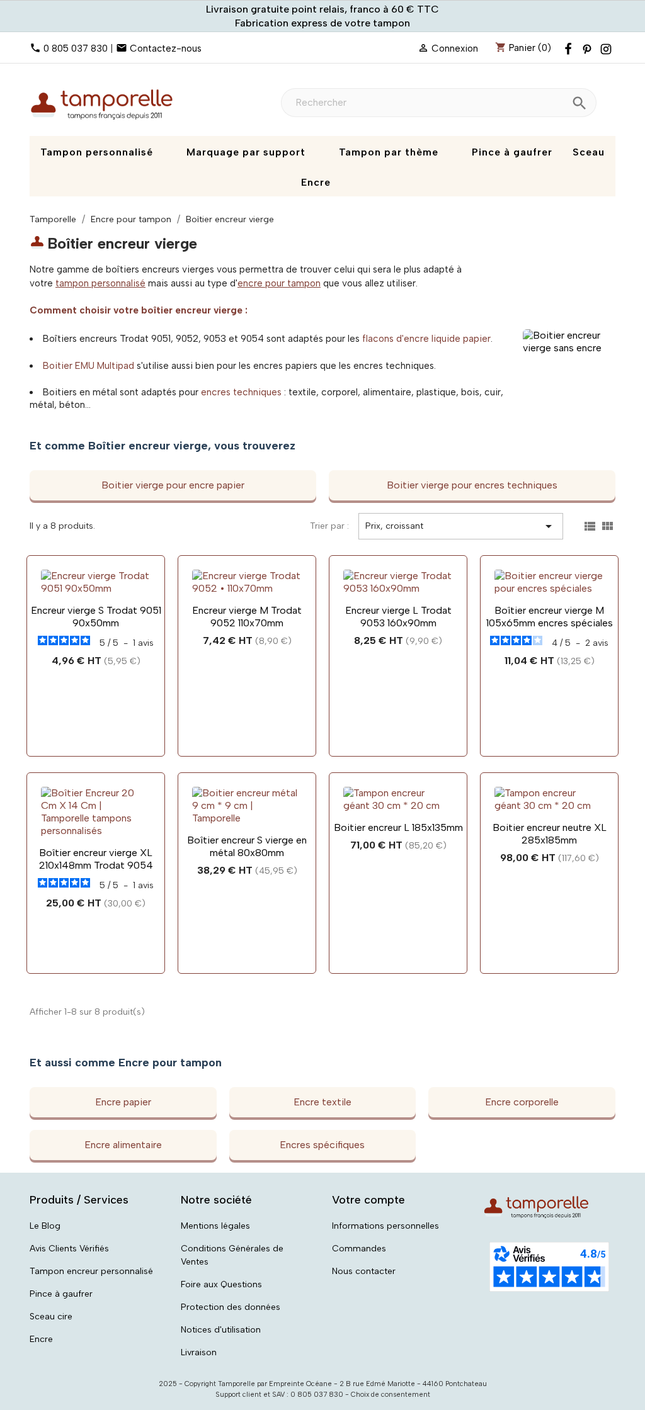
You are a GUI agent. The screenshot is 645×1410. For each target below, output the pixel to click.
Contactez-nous (166, 48)
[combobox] (438, 102)
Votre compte (368, 1200)
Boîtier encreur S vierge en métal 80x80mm (247, 846)
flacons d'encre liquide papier (426, 338)
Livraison (199, 1352)
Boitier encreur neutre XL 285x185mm (550, 833)
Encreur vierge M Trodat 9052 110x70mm (247, 616)
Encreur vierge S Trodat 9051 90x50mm (96, 616)
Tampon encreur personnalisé (91, 1271)
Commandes (359, 1248)
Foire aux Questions (221, 1284)
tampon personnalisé (100, 283)
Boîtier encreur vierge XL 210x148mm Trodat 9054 (96, 859)
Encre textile (322, 1102)
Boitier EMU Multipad (88, 365)
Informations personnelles (385, 1226)
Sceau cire (51, 1316)
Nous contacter (364, 1271)
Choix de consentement (390, 1394)
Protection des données (230, 1307)
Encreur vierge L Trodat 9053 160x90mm (398, 616)
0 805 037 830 (75, 48)
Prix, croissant (460, 526)
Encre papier (123, 1102)
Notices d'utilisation (221, 1329)
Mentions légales (215, 1226)
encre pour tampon (279, 283)
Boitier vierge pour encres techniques (472, 485)
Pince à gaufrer (61, 1294)
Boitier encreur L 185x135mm (398, 827)
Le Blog (45, 1226)
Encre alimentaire (123, 1145)
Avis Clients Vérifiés (69, 1248)
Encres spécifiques (322, 1145)
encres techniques (241, 392)
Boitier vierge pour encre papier (172, 485)
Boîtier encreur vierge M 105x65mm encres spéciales (549, 616)
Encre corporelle (522, 1102)
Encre (41, 1339)
